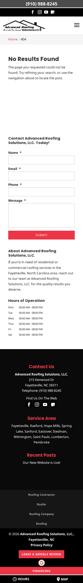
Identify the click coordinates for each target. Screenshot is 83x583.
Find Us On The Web (41, 398)
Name (15, 153)
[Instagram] (40, 12)
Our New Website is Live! (41, 462)
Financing (42, 571)
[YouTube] (46, 12)
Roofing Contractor (41, 495)
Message (17, 200)
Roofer (41, 504)
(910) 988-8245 (41, 4)
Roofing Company (41, 514)
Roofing (41, 523)
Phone (15, 185)
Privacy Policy (42, 545)
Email (14, 169)
